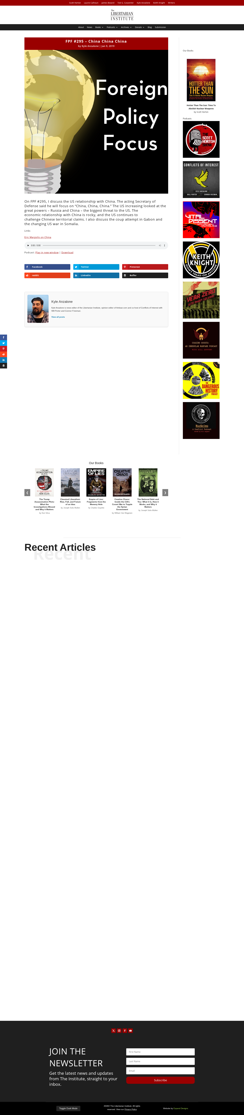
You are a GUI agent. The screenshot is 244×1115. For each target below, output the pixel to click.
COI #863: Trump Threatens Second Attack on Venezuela (122, 697)
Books (98, 27)
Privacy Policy (131, 1109)
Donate (138, 27)
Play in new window (47, 252)
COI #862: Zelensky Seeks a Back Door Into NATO (122, 844)
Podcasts (111, 27)
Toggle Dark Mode (68, 1108)
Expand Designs (181, 1108)
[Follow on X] (113, 1030)
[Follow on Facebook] (125, 1030)
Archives (125, 27)
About (81, 27)
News (89, 27)
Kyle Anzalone (143, 3)
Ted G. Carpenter (125, 3)
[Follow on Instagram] (119, 1030)
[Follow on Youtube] (130, 1030)
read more (122, 707)
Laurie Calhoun (91, 3)
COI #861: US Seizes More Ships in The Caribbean (121, 991)
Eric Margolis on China (37, 237)
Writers (171, 3)
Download (67, 252)
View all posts (58, 317)
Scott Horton (75, 3)
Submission (160, 27)
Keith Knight (159, 3)
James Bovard (108, 3)
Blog (150, 27)
